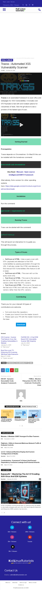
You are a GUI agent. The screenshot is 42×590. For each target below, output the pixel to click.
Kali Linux (8, 58)
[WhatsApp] (16, 370)
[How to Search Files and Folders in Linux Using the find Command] (34, 414)
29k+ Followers (12, 541)
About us (8, 582)
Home (2, 58)
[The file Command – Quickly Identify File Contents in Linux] (7, 414)
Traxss (11, 363)
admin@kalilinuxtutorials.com (18, 575)
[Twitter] (7, 370)
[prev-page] (20, 426)
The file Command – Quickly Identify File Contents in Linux (6, 420)
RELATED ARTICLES (12, 406)
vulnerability (22, 363)
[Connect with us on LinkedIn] (26, 5)
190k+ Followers (29, 532)
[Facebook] (3, 370)
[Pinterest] (12, 370)
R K (3, 70)
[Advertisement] (21, 34)
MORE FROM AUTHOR (29, 406)
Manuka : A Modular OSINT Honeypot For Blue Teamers (20, 436)
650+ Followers (12, 532)
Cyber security (5, 503)
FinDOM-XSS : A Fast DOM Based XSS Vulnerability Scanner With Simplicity (29, 339)
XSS (30, 363)
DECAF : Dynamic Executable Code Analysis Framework (8, 381)
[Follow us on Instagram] (29, 5)
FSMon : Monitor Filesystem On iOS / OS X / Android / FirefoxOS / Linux (31, 382)
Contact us (21, 585)
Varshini (3, 456)
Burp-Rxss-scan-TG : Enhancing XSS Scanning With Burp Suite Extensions (9, 352)
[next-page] (22, 426)
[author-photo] (21, 394)
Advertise (14, 582)
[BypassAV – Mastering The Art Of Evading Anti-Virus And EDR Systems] (21, 492)
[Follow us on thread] (13, 547)
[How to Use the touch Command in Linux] (21, 414)
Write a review (32, 582)
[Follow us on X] (23, 5)
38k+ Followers (12, 551)
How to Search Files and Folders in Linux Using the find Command (33, 420)
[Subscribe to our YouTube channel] (32, 5)
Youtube (30, 541)
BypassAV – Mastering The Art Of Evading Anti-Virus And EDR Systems (20, 475)
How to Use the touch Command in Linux (21, 419)
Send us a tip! (23, 582)
